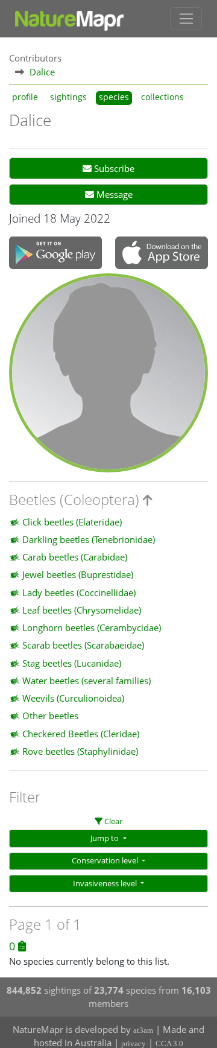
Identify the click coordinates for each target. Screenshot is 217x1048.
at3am (143, 1030)
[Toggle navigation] (186, 18)
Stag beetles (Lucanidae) (71, 663)
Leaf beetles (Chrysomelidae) (81, 610)
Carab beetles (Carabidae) (74, 557)
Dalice (42, 72)
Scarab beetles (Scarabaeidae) (83, 645)
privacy (133, 1043)
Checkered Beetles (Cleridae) (80, 734)
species (114, 97)
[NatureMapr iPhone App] (161, 253)
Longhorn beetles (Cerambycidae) (91, 627)
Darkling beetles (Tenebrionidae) (88, 539)
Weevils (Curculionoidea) (73, 698)
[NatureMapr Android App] (55, 254)
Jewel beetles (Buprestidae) (77, 574)
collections (162, 97)
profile (25, 97)
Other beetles (50, 716)
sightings (68, 97)
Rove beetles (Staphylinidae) (80, 751)
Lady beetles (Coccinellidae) (79, 592)
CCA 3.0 (169, 1043)
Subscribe (113, 168)
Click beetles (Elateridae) (72, 522)
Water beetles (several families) (86, 681)
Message (113, 194)
